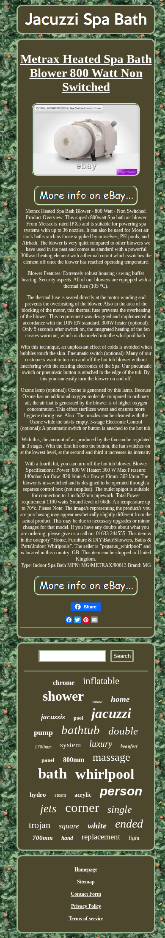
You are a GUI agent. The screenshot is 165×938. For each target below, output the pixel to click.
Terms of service (86, 918)
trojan (39, 825)
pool (78, 718)
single (119, 809)
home (120, 699)
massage (111, 757)
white (97, 825)
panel (48, 760)
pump (43, 732)
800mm (73, 759)
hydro (38, 794)
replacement (101, 836)
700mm (43, 837)
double (123, 731)
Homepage (85, 869)
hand (67, 838)
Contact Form (86, 894)
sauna (97, 701)
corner (82, 807)
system (70, 745)
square (69, 826)
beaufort (129, 746)
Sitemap (86, 882)
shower (63, 696)
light (134, 838)
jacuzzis (53, 717)
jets (48, 808)
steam (60, 795)
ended (129, 823)
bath (52, 773)
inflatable (101, 681)
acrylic (82, 795)
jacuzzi (111, 713)
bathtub (80, 730)
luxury (100, 744)
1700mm (43, 746)
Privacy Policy (86, 906)
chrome (63, 682)
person (121, 791)
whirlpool (104, 774)
